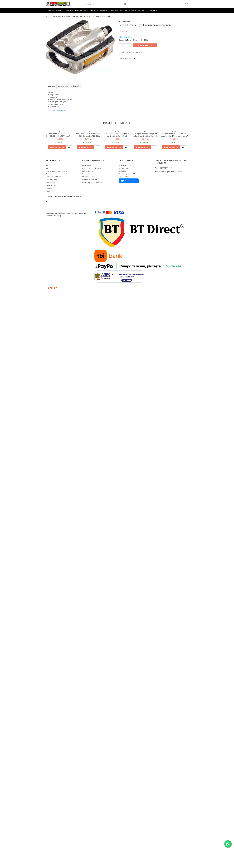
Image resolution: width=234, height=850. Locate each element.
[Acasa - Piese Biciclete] (58, 4)
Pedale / (76, 16)
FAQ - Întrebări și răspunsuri (92, 168)
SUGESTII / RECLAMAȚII (138, 10)
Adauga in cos (145, 45)
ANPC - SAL (50, 168)
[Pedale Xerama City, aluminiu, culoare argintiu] (80, 47)
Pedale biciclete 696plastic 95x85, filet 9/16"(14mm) (60, 134)
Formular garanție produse (92, 182)
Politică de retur (88, 171)
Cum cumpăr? (87, 165)
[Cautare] (125, 4)
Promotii (154, 10)
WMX (117, 131)
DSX (59, 131)
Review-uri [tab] (76, 86)
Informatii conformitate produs (59, 110)
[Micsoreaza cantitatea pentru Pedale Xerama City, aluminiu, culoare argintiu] (120, 45)
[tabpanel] (80, 47)
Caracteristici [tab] (63, 86)
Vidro (48, 174)
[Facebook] (46, 201)
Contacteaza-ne (130, 181)
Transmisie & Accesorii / (62, 16)
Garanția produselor (89, 179)
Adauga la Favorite (128, 58)
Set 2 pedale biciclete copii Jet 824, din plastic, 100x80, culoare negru (88, 134)
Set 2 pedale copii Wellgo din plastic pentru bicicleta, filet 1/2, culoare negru (145, 134)
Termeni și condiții (52, 179)
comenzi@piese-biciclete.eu (170, 171)
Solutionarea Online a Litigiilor (56, 171)
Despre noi (50, 188)
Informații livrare (88, 174)
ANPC (48, 165)
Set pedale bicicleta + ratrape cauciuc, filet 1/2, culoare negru (174, 134)
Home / (49, 16)
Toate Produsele (54, 10)
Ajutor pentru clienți (93, 160)
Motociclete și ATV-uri (53, 177)
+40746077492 (165, 168)
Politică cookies (51, 185)
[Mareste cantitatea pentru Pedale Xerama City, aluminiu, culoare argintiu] (129, 45)
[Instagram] (46, 204)
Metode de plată (88, 177)
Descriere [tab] (51, 86)
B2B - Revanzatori (74, 10)
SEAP (86, 10)
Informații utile (54, 160)
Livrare (103, 10)
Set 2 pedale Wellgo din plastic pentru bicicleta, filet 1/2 (117, 134)
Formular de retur (118, 10)
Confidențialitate (52, 182)
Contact (94, 10)
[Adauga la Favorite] (69, 147)
